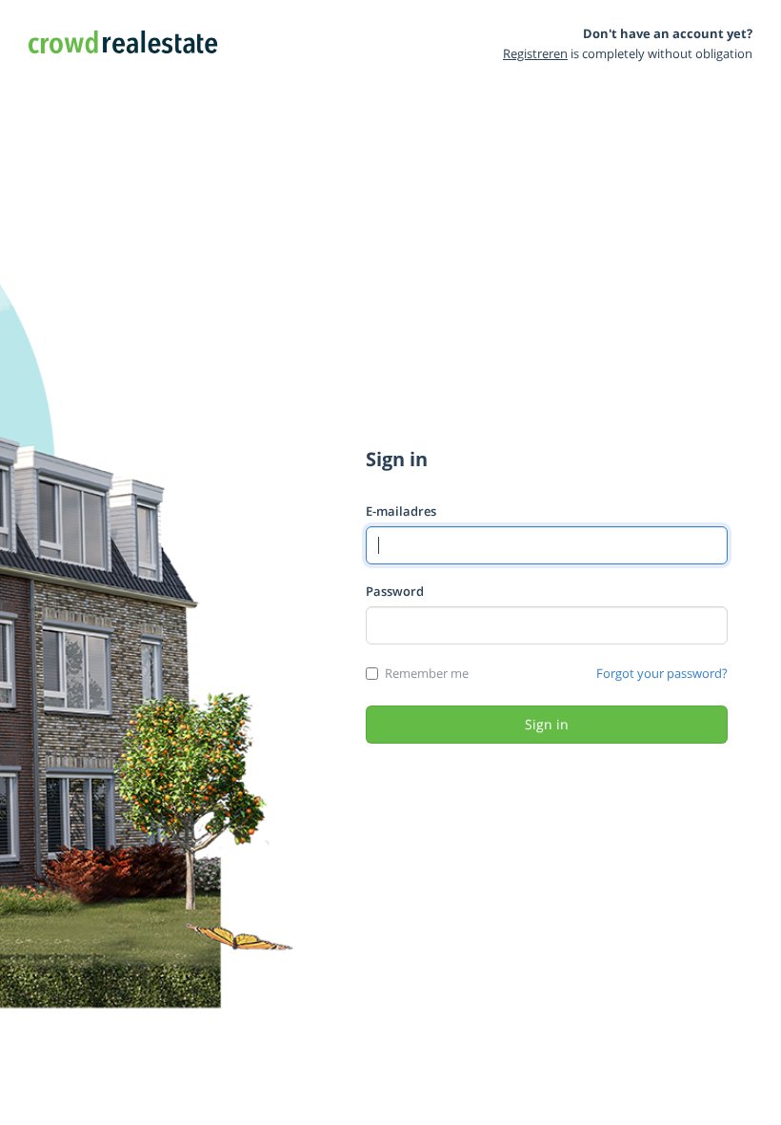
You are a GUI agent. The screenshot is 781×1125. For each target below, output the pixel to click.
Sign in (547, 724)
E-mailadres (401, 511)
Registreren (535, 53)
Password (395, 591)
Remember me (427, 673)
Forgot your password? (662, 673)
